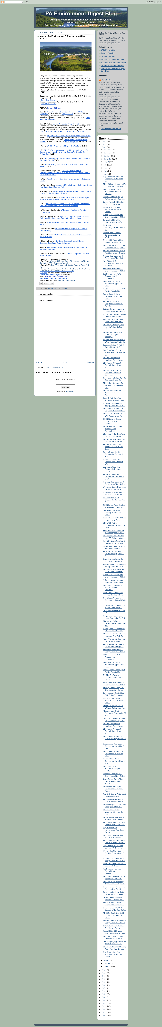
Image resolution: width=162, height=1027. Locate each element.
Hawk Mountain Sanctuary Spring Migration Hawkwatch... (112, 871)
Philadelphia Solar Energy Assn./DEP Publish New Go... (113, 447)
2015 (104, 994)
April (105, 174)
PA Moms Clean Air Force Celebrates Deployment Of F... (113, 554)
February (107, 963)
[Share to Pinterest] (52, 283)
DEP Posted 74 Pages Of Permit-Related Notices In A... (113, 731)
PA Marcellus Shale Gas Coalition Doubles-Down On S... (114, 853)
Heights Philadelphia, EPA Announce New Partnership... (112, 429)
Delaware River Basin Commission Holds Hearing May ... (114, 761)
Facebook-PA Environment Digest (113, 63)
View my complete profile (111, 129)
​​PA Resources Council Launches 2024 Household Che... (113, 812)
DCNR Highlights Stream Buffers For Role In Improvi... (112, 421)
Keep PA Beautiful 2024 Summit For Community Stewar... (113, 191)
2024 (104, 147)
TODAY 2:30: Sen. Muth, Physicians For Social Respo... (112, 209)
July (105, 165)
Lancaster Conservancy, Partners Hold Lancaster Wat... (113, 462)
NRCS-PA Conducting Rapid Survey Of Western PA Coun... (113, 915)
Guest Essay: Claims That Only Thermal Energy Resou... (113, 781)
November (108, 153)
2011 (104, 1006)
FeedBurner (70, 391)
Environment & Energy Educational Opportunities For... (113, 284)
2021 (104, 976)
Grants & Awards (107, 53)
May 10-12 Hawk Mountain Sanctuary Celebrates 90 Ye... (113, 179)
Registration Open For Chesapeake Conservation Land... (113, 477)
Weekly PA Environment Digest (112, 66)
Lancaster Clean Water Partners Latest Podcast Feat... (113, 700)
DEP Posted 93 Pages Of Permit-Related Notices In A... (113, 365)
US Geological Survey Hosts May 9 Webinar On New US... (113, 327)
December (108, 150)
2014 (104, 997)
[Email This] (40, 283)
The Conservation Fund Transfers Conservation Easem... (112, 954)
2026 (104, 141)
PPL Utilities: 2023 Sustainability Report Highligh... (111, 769)
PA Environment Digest (66, 280)
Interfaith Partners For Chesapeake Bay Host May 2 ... (114, 500)
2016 (104, 991)
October (107, 156)
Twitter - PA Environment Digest (112, 59)
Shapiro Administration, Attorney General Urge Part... (112, 513)
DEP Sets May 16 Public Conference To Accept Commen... (112, 373)
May (105, 171)
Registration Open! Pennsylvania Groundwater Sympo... (114, 830)
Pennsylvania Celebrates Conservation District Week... (112, 235)
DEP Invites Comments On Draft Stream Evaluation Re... (113, 754)
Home (65, 362)
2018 (104, 985)
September (108, 159)
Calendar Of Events (108, 56)
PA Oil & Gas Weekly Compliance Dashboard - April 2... (113, 304)
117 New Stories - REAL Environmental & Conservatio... (112, 657)
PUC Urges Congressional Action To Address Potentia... (112, 587)
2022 (104, 973)
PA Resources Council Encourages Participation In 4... (114, 227)
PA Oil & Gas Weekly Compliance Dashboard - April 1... (113, 677)
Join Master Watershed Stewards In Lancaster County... (112, 469)
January (107, 966)
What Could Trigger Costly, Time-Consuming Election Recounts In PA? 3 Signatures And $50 (65, 262)
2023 (104, 970)
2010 (104, 1009)
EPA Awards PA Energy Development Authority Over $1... (114, 623)
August (106, 162)
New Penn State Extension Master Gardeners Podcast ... (114, 352)
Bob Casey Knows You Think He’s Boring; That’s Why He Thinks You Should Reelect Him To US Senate (65, 270)
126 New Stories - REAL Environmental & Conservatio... (112, 276)
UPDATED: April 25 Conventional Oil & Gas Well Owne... (114, 525)
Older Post (90, 362)
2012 (104, 1003)
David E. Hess (107, 80)
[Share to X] (46, 283)
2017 (104, 988)
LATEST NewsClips (108, 50)
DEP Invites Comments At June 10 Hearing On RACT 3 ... (114, 739)
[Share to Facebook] (49, 283)
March (106, 960)
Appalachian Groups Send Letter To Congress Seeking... (112, 334)
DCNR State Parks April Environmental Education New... (113, 789)
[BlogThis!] (43, 283)
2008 (104, 1015)
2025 (104, 144)
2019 (104, 982)
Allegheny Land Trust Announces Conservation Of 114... (114, 713)
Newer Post (40, 362)
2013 (104, 1000)
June (106, 168)
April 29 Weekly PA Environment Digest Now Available (113, 263)
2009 (104, 1012)
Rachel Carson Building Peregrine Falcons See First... (112, 296)
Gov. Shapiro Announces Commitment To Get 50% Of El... (114, 600)
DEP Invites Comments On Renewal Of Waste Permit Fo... (113, 385)
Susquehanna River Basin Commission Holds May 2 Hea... (113, 746)
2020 (104, 979)
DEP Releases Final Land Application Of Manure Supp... (112, 393)
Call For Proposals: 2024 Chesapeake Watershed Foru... (113, 454)
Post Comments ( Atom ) (55, 367)
